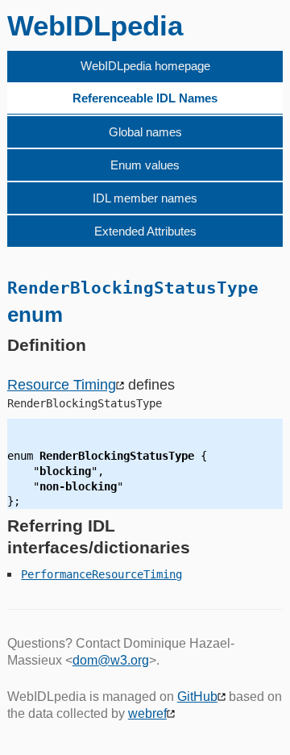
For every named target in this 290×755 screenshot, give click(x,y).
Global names (145, 132)
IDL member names (145, 198)
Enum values (145, 165)
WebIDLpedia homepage (145, 66)
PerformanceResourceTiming (101, 574)
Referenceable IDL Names (145, 98)
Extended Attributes (145, 231)
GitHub (197, 696)
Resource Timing (61, 385)
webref (147, 713)
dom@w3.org (110, 660)
